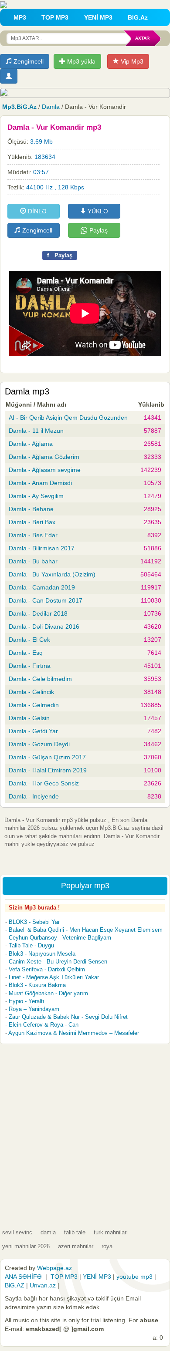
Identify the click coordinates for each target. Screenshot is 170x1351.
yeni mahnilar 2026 (26, 1246)
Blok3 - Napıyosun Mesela (42, 953)
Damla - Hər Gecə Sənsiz (44, 783)
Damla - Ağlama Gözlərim (44, 456)
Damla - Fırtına (30, 665)
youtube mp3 (134, 1276)
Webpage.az (54, 1267)
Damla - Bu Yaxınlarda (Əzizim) (52, 574)
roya (107, 1246)
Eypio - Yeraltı (26, 1001)
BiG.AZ (14, 1285)
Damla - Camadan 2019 (42, 587)
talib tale (74, 1232)
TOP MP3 (54, 17)
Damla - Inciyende (34, 796)
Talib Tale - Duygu (31, 945)
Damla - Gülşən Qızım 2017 (47, 757)
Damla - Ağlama (31, 443)
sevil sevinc (17, 1232)
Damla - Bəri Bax (32, 522)
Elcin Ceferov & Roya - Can (43, 1024)
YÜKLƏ (97, 211)
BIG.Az (138, 17)
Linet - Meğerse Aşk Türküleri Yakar (54, 977)
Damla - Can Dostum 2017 (45, 600)
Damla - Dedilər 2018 (38, 613)
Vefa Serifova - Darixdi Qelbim (47, 969)
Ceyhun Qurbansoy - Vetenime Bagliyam (60, 937)
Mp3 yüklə (80, 61)
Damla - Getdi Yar (33, 731)
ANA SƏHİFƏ (23, 1276)
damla (48, 1232)
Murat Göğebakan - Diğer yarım (48, 993)
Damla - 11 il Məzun (36, 430)
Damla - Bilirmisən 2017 (42, 548)
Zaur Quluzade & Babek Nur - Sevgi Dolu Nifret (68, 1017)
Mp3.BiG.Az (19, 106)
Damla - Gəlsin (29, 717)
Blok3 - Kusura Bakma (37, 985)
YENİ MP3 (98, 17)
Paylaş (98, 230)
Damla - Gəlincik (31, 691)
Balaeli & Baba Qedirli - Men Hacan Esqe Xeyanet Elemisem (86, 929)
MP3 (20, 17)
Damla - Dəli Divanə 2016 (44, 626)
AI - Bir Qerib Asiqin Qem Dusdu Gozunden (68, 417)
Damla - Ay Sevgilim (36, 495)
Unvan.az (43, 1285)
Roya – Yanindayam (34, 1009)
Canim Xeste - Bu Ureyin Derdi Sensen (58, 961)
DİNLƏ (36, 211)
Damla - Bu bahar (33, 561)
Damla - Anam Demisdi (40, 482)
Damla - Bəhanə (31, 508)
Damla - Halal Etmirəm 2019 (48, 770)
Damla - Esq (26, 652)
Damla (51, 106)
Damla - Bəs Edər (33, 535)
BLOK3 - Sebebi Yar (34, 922)
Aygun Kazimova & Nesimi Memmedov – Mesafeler (73, 1033)
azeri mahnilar (75, 1246)
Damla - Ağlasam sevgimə (45, 469)
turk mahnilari (111, 1232)
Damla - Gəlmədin (34, 704)
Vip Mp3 (131, 61)
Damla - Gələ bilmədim (40, 678)
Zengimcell (28, 61)
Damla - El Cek (29, 639)
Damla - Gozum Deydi (39, 744)
